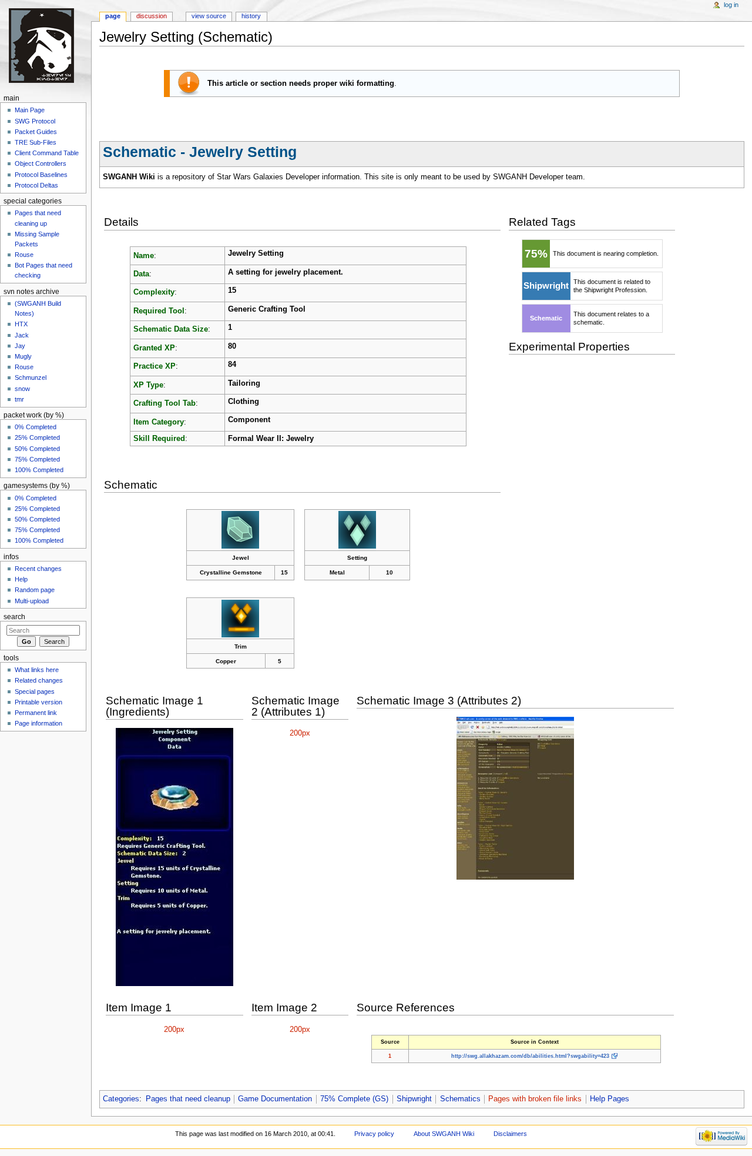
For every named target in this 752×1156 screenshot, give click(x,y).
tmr (19, 399)
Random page (35, 589)
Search (14, 616)
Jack (22, 335)
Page (112, 15)
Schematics (460, 1099)
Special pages (35, 691)
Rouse (24, 254)
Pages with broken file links (535, 1099)
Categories (121, 1099)
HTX (21, 324)
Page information (38, 723)
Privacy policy (374, 1133)
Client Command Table (47, 152)
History (251, 15)
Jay (20, 345)
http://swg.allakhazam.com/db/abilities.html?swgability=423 (530, 1056)
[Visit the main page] (45, 45)
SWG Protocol (35, 121)
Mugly (23, 356)
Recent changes (38, 568)
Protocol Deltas (36, 185)
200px (300, 733)
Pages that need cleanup (188, 1099)
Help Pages (609, 1099)
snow (22, 388)
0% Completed (35, 426)
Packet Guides (36, 131)
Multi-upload (32, 600)
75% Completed (37, 459)
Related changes (39, 680)
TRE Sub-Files (35, 142)
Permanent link (36, 712)
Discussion (151, 15)
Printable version (38, 702)
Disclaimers (510, 1133)
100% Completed (39, 469)
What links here (37, 669)
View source (209, 15)
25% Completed (37, 437)
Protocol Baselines (41, 174)
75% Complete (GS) (354, 1099)
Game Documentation (275, 1099)
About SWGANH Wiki (444, 1133)
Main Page (30, 109)
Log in (731, 4)
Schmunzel (30, 377)
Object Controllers (40, 163)
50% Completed (37, 448)
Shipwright (414, 1099)
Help (21, 579)
